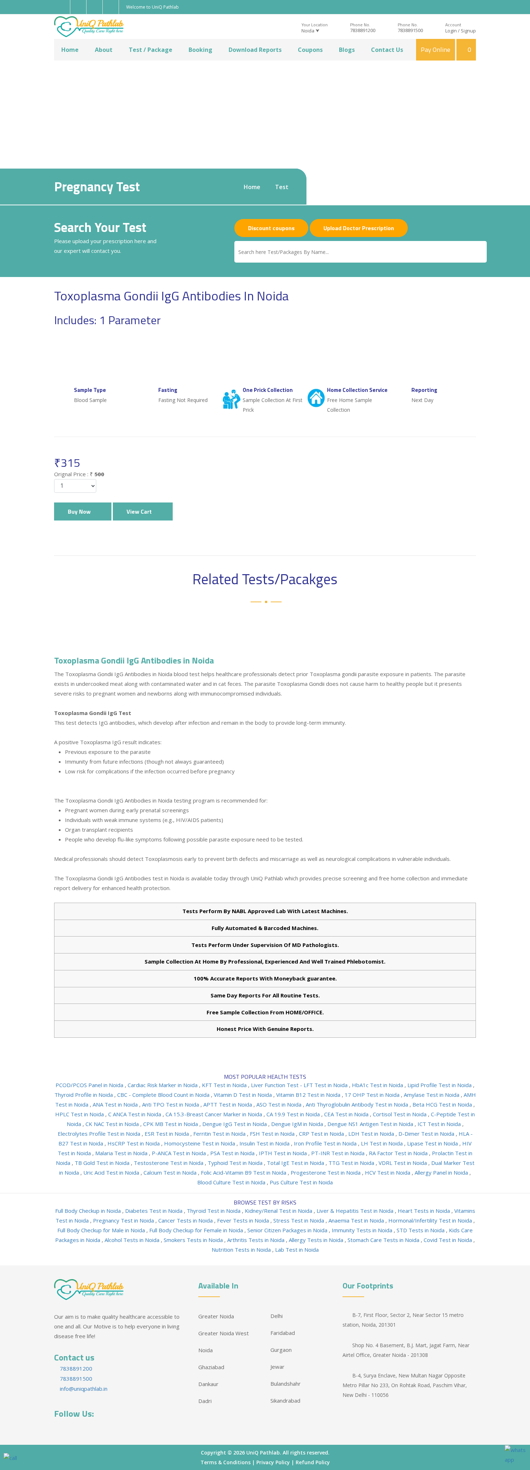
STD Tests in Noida (421, 1230)
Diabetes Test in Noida (154, 1210)
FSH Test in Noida (273, 1133)
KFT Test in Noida (225, 1085)
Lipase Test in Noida (433, 1143)
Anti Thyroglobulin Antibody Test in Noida (358, 1104)
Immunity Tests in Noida (363, 1230)
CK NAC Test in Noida (112, 1123)
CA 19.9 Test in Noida (293, 1114)
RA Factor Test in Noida (399, 1153)
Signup (468, 30)
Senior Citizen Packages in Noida (288, 1230)
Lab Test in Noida (297, 1249)
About (103, 50)
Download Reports (255, 50)
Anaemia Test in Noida (356, 1220)
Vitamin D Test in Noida (243, 1094)
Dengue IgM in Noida (297, 1123)
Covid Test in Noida (448, 1239)
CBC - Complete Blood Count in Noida (164, 1094)
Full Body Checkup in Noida (88, 1210)
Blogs (347, 50)
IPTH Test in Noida (283, 1153)
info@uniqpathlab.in (82, 1388)
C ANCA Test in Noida (135, 1114)
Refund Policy (313, 1462)
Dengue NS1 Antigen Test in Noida (371, 1123)
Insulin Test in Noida (265, 1143)
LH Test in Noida (382, 1143)
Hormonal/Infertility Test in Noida (430, 1220)
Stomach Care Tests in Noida (384, 1239)
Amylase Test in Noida (432, 1094)
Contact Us (387, 50)
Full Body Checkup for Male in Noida (101, 1230)
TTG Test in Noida (352, 1162)
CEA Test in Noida (347, 1114)
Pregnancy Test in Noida (124, 1220)
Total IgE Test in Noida (296, 1162)
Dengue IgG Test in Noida (235, 1123)
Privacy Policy (273, 1462)
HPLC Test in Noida (80, 1114)
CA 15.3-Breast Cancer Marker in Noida (214, 1114)
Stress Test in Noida (299, 1220)
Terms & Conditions (225, 1462)
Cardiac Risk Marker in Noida (163, 1085)
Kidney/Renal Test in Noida (279, 1210)
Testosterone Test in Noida (169, 1162)
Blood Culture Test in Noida (232, 1182)
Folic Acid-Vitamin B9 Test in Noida (244, 1172)
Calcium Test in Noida (170, 1172)
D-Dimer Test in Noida (427, 1133)
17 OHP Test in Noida (373, 1094)
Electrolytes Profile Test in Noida (100, 1133)
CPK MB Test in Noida (171, 1123)
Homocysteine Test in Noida (200, 1143)
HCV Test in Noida (388, 1172)
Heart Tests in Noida (424, 1210)
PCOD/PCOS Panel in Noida (90, 1085)
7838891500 (410, 30)
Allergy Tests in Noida (317, 1239)
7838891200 (362, 30)
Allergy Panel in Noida (442, 1172)
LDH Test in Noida (372, 1133)
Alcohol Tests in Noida (133, 1239)
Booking (200, 50)
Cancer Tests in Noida (186, 1220)
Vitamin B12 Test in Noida (309, 1094)
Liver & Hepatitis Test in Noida (356, 1210)
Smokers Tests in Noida (194, 1239)
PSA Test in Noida (233, 1153)
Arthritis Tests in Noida (256, 1239)
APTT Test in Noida (228, 1104)
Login (451, 30)
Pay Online (435, 49)
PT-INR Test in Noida (338, 1153)
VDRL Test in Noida (403, 1162)
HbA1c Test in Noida (378, 1085)
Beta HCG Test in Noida (442, 1104)
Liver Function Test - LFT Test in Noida (300, 1085)
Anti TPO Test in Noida (171, 1104)
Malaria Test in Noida (122, 1153)
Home (70, 50)
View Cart (141, 511)
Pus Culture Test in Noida (301, 1182)
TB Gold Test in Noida (103, 1162)
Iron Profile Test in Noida (326, 1143)
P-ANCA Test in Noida (179, 1153)
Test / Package (150, 50)
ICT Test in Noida (440, 1123)
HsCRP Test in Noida (134, 1143)
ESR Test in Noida (167, 1133)
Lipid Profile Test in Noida (440, 1085)
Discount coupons (271, 228)
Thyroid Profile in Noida (84, 1094)
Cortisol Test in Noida (400, 1114)
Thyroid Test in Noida (214, 1210)
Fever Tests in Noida (243, 1220)
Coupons (310, 50)
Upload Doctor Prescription (358, 228)
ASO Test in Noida (279, 1104)
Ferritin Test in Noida (220, 1133)
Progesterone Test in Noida (326, 1172)
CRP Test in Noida (322, 1133)
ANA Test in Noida (116, 1104)
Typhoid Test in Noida (236, 1162)
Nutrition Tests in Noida (242, 1249)
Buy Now (80, 511)
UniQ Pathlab (263, 1452)
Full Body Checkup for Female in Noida (196, 1230)
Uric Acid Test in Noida (112, 1172)
